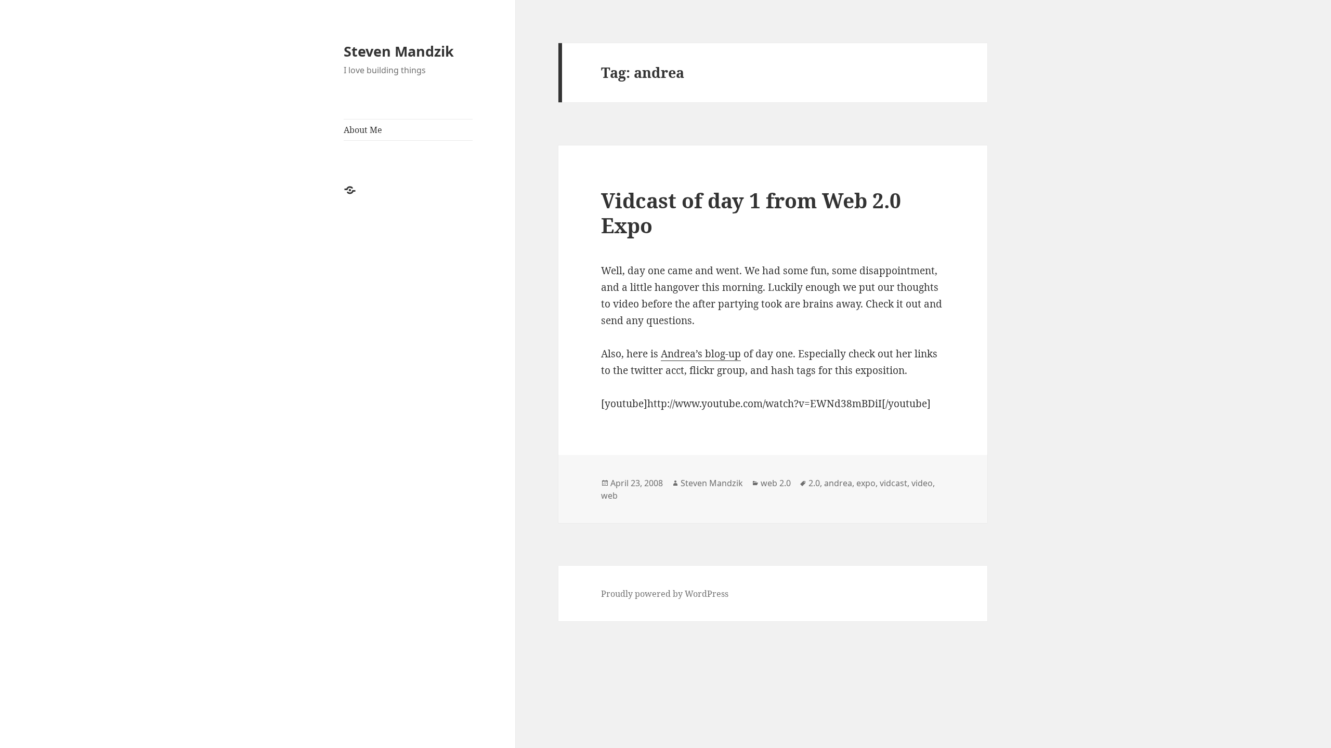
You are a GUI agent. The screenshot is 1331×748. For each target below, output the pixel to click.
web (609, 495)
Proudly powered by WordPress (664, 593)
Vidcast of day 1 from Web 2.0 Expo (751, 212)
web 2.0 (776, 483)
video (922, 483)
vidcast (893, 483)
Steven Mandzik (399, 51)
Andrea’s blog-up (701, 353)
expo (866, 483)
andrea (838, 483)
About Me (363, 130)
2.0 (814, 483)
